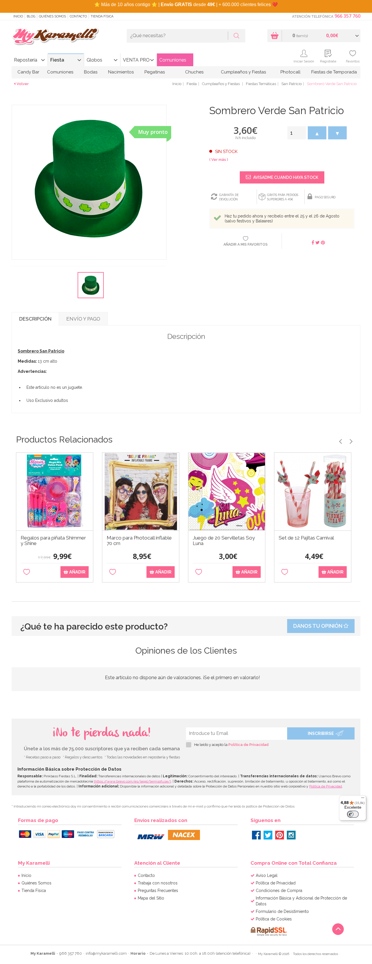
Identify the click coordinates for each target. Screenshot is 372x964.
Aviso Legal (267, 875)
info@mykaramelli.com (106, 953)
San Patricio (291, 84)
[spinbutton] (296, 132)
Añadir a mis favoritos (245, 244)
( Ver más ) (218, 159)
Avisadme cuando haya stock (285, 177)
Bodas (90, 72)
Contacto (78, 16)
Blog (31, 16)
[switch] (353, 814)
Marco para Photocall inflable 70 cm (139, 540)
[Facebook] (256, 835)
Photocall (290, 72)
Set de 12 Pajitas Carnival (306, 538)
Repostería (25, 60)
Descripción (35, 319)
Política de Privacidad (248, 744)
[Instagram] (291, 835)
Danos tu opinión (318, 626)
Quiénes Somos (52, 16)
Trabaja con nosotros (158, 883)
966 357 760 (347, 16)
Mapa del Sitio (151, 898)
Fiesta (57, 60)
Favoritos (353, 61)
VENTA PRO (136, 60)
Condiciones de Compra (279, 890)
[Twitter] (268, 835)
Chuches (194, 72)
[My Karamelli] (55, 36)
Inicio (18, 16)
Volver (23, 84)
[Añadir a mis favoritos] (27, 572)
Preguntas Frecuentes (158, 890)
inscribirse (321, 733)
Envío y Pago (83, 319)
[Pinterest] (279, 835)
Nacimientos (121, 72)
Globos (94, 60)
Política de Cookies (274, 919)
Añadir (76, 572)
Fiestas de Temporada (334, 72)
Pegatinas (154, 72)
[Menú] (362, 799)
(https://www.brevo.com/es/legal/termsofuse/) (132, 781)
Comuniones (172, 60)
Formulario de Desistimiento (282, 911)
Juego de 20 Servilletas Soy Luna (224, 540)
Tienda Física (102, 16)
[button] (317, 132)
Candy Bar (28, 72)
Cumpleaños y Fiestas (243, 72)
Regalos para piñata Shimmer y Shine (53, 540)
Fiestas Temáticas (261, 84)
